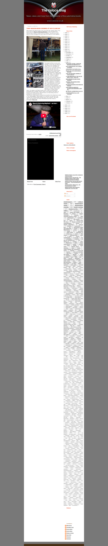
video (66, 210)
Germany (75, 320)
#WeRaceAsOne (72, 352)
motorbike (76, 484)
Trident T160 (69, 436)
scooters (75, 241)
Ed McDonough (67, 383)
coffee (76, 458)
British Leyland (80, 369)
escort (65, 250)
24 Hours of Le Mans (68, 311)
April (67, 97)
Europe (67, 319)
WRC (78, 440)
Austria (79, 361)
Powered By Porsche (76, 329)
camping (78, 337)
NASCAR (72, 412)
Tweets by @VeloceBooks (69, 144)
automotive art (79, 232)
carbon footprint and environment (72, 249)
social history (78, 308)
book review (78, 207)
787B (72, 359)
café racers (71, 337)
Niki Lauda (79, 414)
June (67, 62)
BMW (74, 266)
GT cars (79, 391)
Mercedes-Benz (67, 262)
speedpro (69, 225)
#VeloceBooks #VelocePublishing (73, 271)
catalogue (76, 456)
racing (79, 344)
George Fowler (73, 392)
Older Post (57, 181)
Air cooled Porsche (79, 311)
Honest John (67, 396)
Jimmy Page (67, 403)
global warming (71, 475)
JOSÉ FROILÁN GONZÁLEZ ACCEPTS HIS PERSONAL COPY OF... (74, 88)
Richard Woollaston (73, 426)
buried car (76, 453)
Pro (64, 421)
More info (34, 99)
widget (65, 310)
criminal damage (76, 462)
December (68, 52)
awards (81, 334)
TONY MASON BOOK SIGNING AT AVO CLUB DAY (43, 28)
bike (67, 335)
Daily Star (66, 378)
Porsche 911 (66, 298)
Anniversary (68, 266)
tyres (80, 279)
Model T (79, 285)
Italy (80, 322)
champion (66, 339)
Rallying (73, 330)
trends (80, 501)
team (70, 498)
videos (80, 502)
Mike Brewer (69, 242)
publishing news (74, 235)
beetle (79, 247)
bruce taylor (66, 263)
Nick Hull (74, 414)
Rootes (79, 330)
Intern (82, 399)
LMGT (80, 403)
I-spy (82, 396)
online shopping (78, 487)
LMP (65, 404)
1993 (82, 355)
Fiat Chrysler (70, 386)
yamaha (77, 273)
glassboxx (76, 474)
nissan (78, 236)
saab (67, 308)
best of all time (66, 452)
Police (77, 418)
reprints (81, 492)
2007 (66, 113)
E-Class (74, 317)
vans (69, 348)
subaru (75, 255)
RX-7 (78, 421)
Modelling (81, 409)
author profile (70, 232)
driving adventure (69, 224)
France (79, 319)
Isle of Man (79, 400)
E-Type (66, 382)
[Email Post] (60, 134)
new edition (75, 485)
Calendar (65, 372)
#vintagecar (66, 355)
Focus (73, 294)
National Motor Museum (69, 328)
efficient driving (78, 467)
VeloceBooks (78, 439)
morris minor (73, 264)
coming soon (73, 339)
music (75, 344)
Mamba (79, 325)
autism (80, 449)
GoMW (79, 282)
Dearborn (65, 379)
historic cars (66, 479)
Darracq (70, 316)
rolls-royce (69, 253)
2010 (66, 108)
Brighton (74, 369)
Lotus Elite (72, 275)
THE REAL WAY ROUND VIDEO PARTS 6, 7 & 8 (73, 82)
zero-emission (75, 505)
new (71, 485)
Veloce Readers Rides (76, 299)
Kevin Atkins (69, 529)
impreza (65, 269)
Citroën (76, 228)
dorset (81, 276)
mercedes (66, 247)
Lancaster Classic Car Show (70, 324)
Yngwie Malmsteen (76, 445)
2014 (66, 49)
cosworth (76, 238)
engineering (71, 303)
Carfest (80, 373)
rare (64, 346)
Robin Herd (67, 427)
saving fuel (75, 494)
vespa (74, 260)
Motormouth (66, 412)
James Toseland (70, 401)
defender (69, 463)
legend (73, 343)
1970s (77, 291)
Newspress (66, 286)
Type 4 (75, 436)
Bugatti (65, 267)
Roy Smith (73, 286)
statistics (65, 497)
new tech (67, 487)
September (68, 57)
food (65, 342)
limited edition (69, 306)
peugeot (68, 251)
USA (82, 436)
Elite (67, 282)
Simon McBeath (73, 431)
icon (65, 480)
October (68, 55)
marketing (66, 483)
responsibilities (76, 346)
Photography (66, 418)
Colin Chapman (68, 281)
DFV (67, 275)
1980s (80, 310)
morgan (81, 306)
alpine (75, 242)
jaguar (74, 213)
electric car (69, 233)
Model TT (75, 409)
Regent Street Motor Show (77, 298)
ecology (71, 467)
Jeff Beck (76, 401)
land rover (78, 259)
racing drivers (66, 492)
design (79, 339)
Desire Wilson (72, 379)
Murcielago (66, 326)
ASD (80, 359)
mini (82, 216)
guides (76, 476)
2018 (66, 42)
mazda (74, 244)
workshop (71, 310)
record (72, 492)
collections (81, 458)
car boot (65, 456)
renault (68, 231)
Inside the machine (75, 399)
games (70, 474)
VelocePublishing (67, 440)
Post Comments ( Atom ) (40, 184)
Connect (70, 377)
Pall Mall (66, 417)
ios (78, 342)
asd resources (70, 449)
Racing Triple (73, 422)
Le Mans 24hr (69, 297)
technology (75, 498)
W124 (75, 333)
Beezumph (79, 364)
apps (78, 448)
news (72, 487)
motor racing (67, 260)
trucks (65, 502)
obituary (81, 307)
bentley (75, 245)
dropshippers (72, 466)
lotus (71, 220)
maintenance (69, 290)
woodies (72, 273)
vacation (75, 502)
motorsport (68, 202)
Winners (81, 443)
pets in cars (76, 488)
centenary (81, 456)
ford (68, 219)
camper (75, 229)
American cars (75, 360)
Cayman (65, 374)
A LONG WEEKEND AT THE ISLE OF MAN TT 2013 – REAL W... (74, 77)
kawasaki (68, 343)
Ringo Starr (81, 426)
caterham (79, 338)
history (75, 289)
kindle (78, 480)
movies (76, 233)
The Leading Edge (72, 434)
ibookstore (79, 479)
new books (75, 307)
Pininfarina (72, 418)
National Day (67, 413)
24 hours (72, 356)
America (81, 280)
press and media (75, 212)
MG (70, 267)
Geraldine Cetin (70, 527)
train (69, 501)
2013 (66, 51)
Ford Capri (70, 387)
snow (69, 496)
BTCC (67, 364)
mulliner (81, 484)
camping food (71, 454)
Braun (69, 369)
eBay (82, 466)
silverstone (80, 231)
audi (80, 262)
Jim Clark (81, 401)
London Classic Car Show (73, 404)
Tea (79, 432)
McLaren (72, 408)
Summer (79, 286)
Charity (71, 315)
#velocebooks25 (67, 272)
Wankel (81, 440)
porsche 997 (68, 489)
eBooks (66, 467)
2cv (74, 272)
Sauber (71, 430)
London (74, 284)
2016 (66, 46)
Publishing (66, 330)
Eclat (82, 281)
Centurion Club (72, 374)
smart (81, 235)
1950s (71, 355)
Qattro (68, 421)
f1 (74, 231)
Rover (65, 276)
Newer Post (30, 181)
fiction (75, 341)
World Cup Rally (75, 444)
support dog (78, 497)
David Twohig (78, 378)
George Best (66, 392)
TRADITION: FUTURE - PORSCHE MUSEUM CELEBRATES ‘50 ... (73, 64)
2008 (66, 111)
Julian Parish (67, 284)
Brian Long (72, 313)
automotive (75, 334)
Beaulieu (79, 266)
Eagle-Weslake (79, 382)
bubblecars (69, 453)
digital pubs (80, 463)
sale (70, 494)
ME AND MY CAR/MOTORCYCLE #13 (74, 91)
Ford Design (73, 319)
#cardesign (79, 352)
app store (67, 448)
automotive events (53, 135)
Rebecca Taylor (70, 533)
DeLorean (76, 316)
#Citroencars (68, 350)
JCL (64, 401)
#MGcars (79, 351)
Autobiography (67, 237)
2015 (66, 47)
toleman (74, 279)
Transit (77, 435)
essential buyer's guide (70, 216)
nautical (66, 485)
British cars (67, 370)
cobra (72, 458)
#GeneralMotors (72, 351)
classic (76, 276)
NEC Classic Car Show (76, 326)
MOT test (72, 325)
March (67, 99)
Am (70, 360)
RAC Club (73, 421)
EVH (73, 382)
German (69, 320)
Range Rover (80, 422)
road (82, 346)
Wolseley (68, 444)
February (68, 101)
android (70, 276)
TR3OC (70, 432)
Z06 (82, 445)
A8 (76, 359)
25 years (77, 356)
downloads (77, 258)
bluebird (66, 302)
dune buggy (68, 289)
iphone (81, 224)
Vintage (75, 262)
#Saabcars (66, 352)
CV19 (80, 370)
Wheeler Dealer (75, 246)
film (80, 341)
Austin (74, 361)
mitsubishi (76, 290)
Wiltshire (76, 443)
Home (44, 181)
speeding (75, 496)
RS (73, 267)
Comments (67, 196)
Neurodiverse (80, 413)
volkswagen (70, 217)
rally (60, 135)
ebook (81, 229)
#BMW (73, 348)
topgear (76, 253)
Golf (72, 256)
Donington (68, 294)
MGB (76, 256)
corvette (81, 267)
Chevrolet (79, 374)
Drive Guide (68, 317)
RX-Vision (67, 422)
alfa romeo (77, 219)
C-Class (79, 313)
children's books (69, 457)
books (65, 337)
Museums (79, 275)
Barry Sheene (72, 364)
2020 (66, 39)
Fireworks (77, 386)
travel (68, 245)
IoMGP (73, 400)
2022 (66, 36)
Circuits (77, 315)
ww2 (70, 505)
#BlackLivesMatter (79, 348)
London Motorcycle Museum (75, 405)
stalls (80, 496)
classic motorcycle (77, 457)
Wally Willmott (67, 334)
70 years (76, 280)
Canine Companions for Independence (76, 372)
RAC (65, 227)
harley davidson (79, 303)
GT (64, 320)
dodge (79, 263)
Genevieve (73, 282)
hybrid (74, 342)
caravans (73, 338)
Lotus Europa (78, 297)
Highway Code (67, 322)
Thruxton (73, 435)
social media (71, 291)
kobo (82, 480)
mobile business (69, 484)
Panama (72, 417)
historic (67, 277)
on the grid (80, 250)
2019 (66, 41)
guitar (80, 476)
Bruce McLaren (75, 370)
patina (65, 488)
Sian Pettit (69, 535)
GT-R (79, 260)
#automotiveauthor (68, 280)
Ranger (66, 423)
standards (79, 347)
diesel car (75, 463)
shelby (80, 494)
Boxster (65, 369)
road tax (70, 493)
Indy (65, 399)
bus (82, 237)
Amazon (68, 312)
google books (79, 475)
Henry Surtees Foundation (73, 395)
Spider (79, 431)
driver (77, 465)
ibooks (74, 479)
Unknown (69, 536)
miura (72, 247)
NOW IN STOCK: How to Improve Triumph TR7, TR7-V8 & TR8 (72, 188)
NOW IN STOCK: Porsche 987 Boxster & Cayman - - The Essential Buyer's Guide (73, 182)
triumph (76, 215)
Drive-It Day (68, 381)
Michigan (81, 408)
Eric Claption (74, 383)
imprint (73, 277)
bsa (77, 267)
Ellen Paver (69, 525)
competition (69, 238)
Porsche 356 (78, 328)
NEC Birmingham (80, 412)
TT (75, 432)
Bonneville (66, 368)
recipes (69, 346)
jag (68, 480)
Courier (79, 377)
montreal (72, 250)
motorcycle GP (69, 344)
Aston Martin (75, 312)
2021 (66, 37)
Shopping (66, 431)
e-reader (78, 466)
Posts (66, 193)
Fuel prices (73, 391)
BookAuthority (78, 368)
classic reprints (66, 458)
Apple (70, 361)
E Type (81, 381)
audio (76, 449)
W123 (70, 333)
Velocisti (73, 440)
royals (82, 493)
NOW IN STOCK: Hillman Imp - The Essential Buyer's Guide (72, 185)
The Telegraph (80, 434)
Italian (74, 322)
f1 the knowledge (78, 471)
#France (65, 351)
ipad (82, 304)
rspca (66, 494)
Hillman (81, 395)
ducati (74, 268)
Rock (72, 427)
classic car (66, 241)
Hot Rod (73, 396)
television (81, 498)
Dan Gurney (71, 378)
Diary (81, 241)
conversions (74, 461)
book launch (75, 288)
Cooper (74, 377)
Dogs (82, 316)
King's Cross (74, 403)
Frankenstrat (66, 391)
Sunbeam (65, 432)
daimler (81, 288)
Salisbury (66, 430)
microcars (79, 277)
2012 (66, 105)
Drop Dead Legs (75, 381)
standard (73, 347)
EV (70, 382)
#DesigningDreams (77, 350)
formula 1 (80, 217)
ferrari (78, 223)
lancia (70, 269)
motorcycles (73, 209)
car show (74, 263)
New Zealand (67, 414)
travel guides (74, 501)
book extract (77, 452)
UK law (67, 299)
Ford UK (79, 390)
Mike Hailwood (68, 409)
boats (72, 452)
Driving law (76, 281)
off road (81, 264)
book (65, 258)
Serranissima (78, 430)
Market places (66, 408)
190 (76, 310)
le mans (70, 236)
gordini (79, 268)
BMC (67, 313)
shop (65, 496)
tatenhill (65, 498)
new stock (81, 485)
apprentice (73, 448)
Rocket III (77, 427)
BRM (82, 273)
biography (72, 335)
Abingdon (66, 360)
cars (76, 302)
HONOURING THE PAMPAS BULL (73, 69)
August (68, 59)
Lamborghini (77, 225)
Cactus (65, 315)
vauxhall (81, 269)
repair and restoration (78, 251)
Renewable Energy (79, 423)
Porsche (66, 213)
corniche (80, 461)
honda (81, 254)
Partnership (78, 417)
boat (71, 302)
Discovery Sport (80, 379)
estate (70, 341)
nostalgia (81, 244)
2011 (66, 106)
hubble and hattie (75, 304)
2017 (66, 44)
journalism (73, 480)
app (80, 256)
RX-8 (82, 421)
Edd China (81, 317)
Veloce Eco (70, 439)
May (67, 96)
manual (76, 306)
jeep (82, 342)
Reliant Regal (72, 423)
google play (66, 476)
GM (78, 294)
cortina (65, 462)
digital (65, 341)
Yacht (70, 445)
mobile (81, 483)
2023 (66, 34)
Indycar (68, 399)
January (68, 102)
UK (79, 436)
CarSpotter (75, 373)
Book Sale (72, 368)
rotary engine (76, 493)
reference (76, 492)
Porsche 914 (66, 329)
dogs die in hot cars (70, 465)
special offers (67, 279)
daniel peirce (68, 268)
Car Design (76, 237)
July (67, 60)
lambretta (68, 255)
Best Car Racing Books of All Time (71, 365)
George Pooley (80, 392)
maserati (66, 264)
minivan (77, 483)
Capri (79, 272)
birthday (79, 335)
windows (66, 273)
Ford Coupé (76, 387)
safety (71, 308)
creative (69, 462)
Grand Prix (72, 321)
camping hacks (79, 454)
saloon (67, 347)
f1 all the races (71, 471)
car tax (70, 456)
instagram (81, 289)
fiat (70, 227)
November (68, 54)
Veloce (65, 333)
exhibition (76, 470)
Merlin (76, 408)
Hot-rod (78, 396)
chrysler (70, 258)
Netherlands (74, 413)
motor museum (80, 343)
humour (69, 342)
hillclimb (75, 254)
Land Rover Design (79, 295)
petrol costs (70, 488)
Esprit (80, 383)
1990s (78, 355)
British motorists (79, 293)
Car (65, 220)
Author (81, 312)
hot (70, 479)
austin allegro (67, 288)
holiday (67, 304)
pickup (81, 488)
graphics (71, 476)
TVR (79, 240)
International (68, 400)
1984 (75, 355)
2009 (66, 110)
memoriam (71, 483)
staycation (72, 497)
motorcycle (68, 307)
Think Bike (67, 435)
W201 (80, 333)
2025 (66, 32)
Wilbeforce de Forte (69, 443)
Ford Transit (71, 390)
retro (66, 493)
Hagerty (79, 321)
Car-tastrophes (68, 373)
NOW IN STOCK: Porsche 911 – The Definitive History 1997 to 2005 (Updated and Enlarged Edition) (73, 178)
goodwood (77, 210)
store (65, 348)
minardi (75, 269)
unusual (69, 502)
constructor (67, 461)
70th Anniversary (70, 293)
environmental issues (68, 470)
